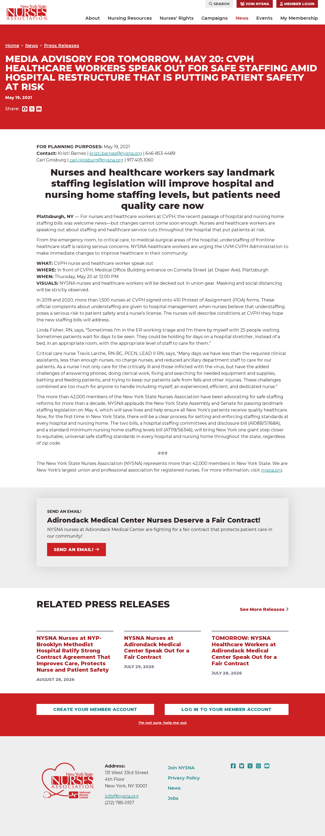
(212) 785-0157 (119, 802)
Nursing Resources (130, 18)
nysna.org (271, 470)
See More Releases (263, 609)
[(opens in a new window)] (234, 766)
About (92, 18)
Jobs (173, 798)
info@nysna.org (122, 796)
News (242, 18)
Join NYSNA (257, 4)
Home (12, 45)
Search (220, 4)
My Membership (299, 18)
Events (264, 18)
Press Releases (61, 45)
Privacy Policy (184, 778)
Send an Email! (74, 549)
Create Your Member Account (95, 709)
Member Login (298, 4)
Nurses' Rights (177, 18)
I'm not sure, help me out (163, 723)
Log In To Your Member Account (226, 709)
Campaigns (214, 18)
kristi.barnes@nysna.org (116, 153)
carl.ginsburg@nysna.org (96, 160)
